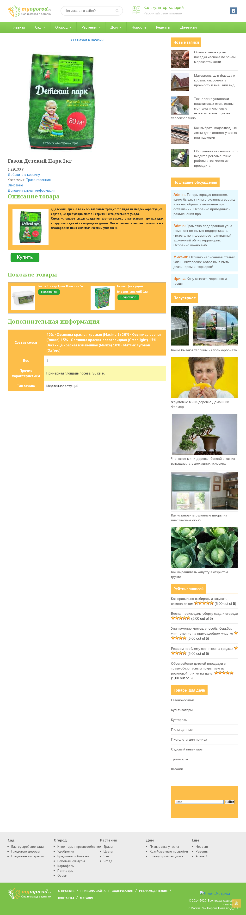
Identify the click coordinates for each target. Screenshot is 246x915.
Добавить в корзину (24, 174)
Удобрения (65, 851)
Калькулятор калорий (163, 7)
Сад (38, 27)
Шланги (177, 769)
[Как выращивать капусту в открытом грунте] (204, 567)
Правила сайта (93, 891)
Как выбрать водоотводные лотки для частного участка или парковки (215, 132)
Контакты (66, 898)
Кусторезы (179, 720)
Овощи (62, 875)
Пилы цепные (182, 729)
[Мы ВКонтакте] (233, 11)
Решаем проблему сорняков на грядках (202, 649)
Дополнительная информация (31, 190)
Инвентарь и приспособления (79, 846)
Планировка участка (164, 846)
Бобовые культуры (71, 861)
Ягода (108, 861)
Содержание (122, 891)
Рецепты (163, 27)
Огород (61, 27)
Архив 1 (202, 856)
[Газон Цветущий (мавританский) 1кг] (128, 299)
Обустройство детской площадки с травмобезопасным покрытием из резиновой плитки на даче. (198, 668)
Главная (18, 27)
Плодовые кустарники (27, 856)
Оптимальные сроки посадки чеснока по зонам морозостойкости (215, 57)
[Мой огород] (29, 15)
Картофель (65, 866)
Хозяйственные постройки (169, 851)
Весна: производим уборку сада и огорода (204, 613)
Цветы (108, 851)
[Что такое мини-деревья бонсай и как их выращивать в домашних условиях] (204, 453)
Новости (138, 27)
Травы (108, 846)
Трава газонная (38, 180)
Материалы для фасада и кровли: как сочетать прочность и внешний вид (214, 80)
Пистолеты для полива (189, 739)
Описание (15, 185)
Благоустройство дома (166, 856)
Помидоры (65, 870)
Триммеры (179, 759)
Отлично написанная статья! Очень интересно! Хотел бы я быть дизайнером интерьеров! (204, 262)
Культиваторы (182, 710)
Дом (114, 27)
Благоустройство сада (27, 846)
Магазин (87, 898)
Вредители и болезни (73, 856)
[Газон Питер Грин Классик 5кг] (49, 294)
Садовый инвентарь (187, 749)
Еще (195, 840)
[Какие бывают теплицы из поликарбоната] (204, 345)
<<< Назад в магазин (87, 40)
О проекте (66, 891)
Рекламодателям (153, 891)
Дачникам (188, 27)
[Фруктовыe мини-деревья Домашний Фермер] (204, 397)
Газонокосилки (182, 700)
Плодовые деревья (26, 851)
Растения (89, 27)
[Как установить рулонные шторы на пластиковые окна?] (204, 510)
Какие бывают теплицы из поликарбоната (204, 350)
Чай (106, 856)
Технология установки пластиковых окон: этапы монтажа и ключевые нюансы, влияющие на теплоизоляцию (202, 108)
